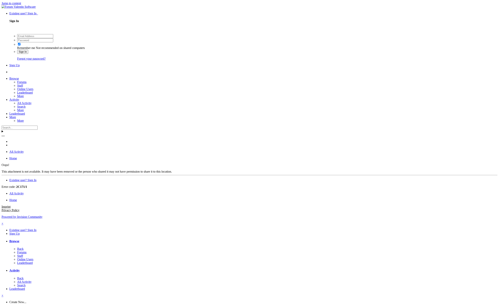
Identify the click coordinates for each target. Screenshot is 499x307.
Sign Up (14, 65)
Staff (20, 85)
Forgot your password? (31, 58)
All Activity (24, 103)
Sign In (23, 51)
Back (20, 248)
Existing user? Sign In (23, 13)
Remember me (26, 48)
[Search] (3, 136)
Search (21, 106)
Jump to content (11, 3)
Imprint (6, 206)
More (20, 96)
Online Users (25, 89)
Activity (14, 99)
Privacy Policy (10, 210)
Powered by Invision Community (22, 216)
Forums (22, 82)
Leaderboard (25, 92)
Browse (14, 78)
